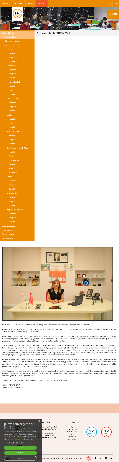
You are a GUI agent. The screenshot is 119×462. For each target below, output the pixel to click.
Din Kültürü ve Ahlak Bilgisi (17, 148)
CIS (14, 362)
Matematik (11, 66)
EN (116, 4)
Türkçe (9, 49)
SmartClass (72, 437)
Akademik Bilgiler (9, 226)
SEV (72, 434)
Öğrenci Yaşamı (8, 234)
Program (12, 57)
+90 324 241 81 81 (47, 433)
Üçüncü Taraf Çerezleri (15, 443)
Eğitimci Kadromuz (12, 41)
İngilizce (10, 115)
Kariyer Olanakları (72, 429)
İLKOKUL (30, 4)
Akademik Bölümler (12, 45)
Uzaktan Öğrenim (9, 230)
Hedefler (12, 53)
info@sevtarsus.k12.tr (48, 437)
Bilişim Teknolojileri (15, 210)
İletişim (72, 427)
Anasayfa (5, 4)
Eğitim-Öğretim (8, 33)
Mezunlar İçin (7, 238)
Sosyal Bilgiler (12, 98)
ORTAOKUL (42, 4)
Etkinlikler (13, 61)
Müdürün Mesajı (11, 37)
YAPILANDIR (20, 453)
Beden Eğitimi (12, 193)
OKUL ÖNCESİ (18, 4)
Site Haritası (72, 439)
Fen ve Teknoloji (13, 82)
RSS (72, 441)
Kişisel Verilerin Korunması (74, 458)
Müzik (9, 177)
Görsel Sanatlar (13, 160)
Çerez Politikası (15, 439)
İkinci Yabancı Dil (13, 131)
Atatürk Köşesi (72, 432)
